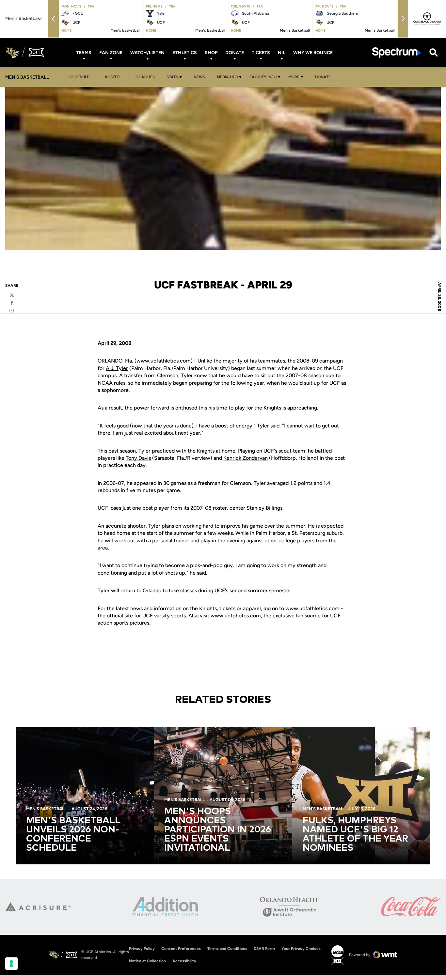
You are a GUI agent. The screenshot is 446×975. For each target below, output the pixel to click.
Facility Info (263, 77)
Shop (211, 52)
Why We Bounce (313, 52)
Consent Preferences (181, 948)
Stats (172, 77)
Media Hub (227, 77)
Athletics (184, 52)
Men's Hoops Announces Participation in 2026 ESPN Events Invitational (217, 830)
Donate (234, 52)
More (293, 77)
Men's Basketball (46, 808)
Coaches (145, 77)
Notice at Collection (147, 961)
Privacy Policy (142, 948)
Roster (112, 77)
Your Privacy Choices (301, 948)
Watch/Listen (147, 52)
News (199, 77)
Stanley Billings (264, 508)
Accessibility (184, 960)
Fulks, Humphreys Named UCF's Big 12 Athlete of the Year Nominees (355, 834)
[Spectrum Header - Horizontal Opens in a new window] (396, 52)
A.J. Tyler (117, 368)
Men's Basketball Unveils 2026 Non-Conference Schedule (73, 834)
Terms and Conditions (227, 948)
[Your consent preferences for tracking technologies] (11, 963)
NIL (281, 52)
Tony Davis (138, 458)
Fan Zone (110, 52)
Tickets (261, 52)
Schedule (79, 77)
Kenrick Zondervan (245, 458)
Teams (83, 52)
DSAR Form (264, 948)
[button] (53, 19)
